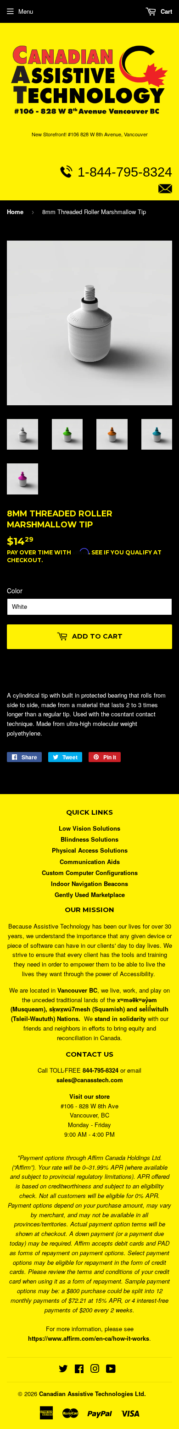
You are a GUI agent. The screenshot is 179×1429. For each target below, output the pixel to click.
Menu (25, 11)
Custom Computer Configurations (90, 872)
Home (15, 211)
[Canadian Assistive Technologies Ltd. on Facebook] (79, 1369)
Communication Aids (90, 861)
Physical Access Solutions (90, 850)
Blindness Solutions (89, 839)
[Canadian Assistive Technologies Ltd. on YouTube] (111, 1369)
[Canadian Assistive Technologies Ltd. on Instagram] (95, 1369)
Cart (165, 11)
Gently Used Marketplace (90, 894)
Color (14, 590)
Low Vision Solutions (89, 828)
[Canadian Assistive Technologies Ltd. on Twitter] (63, 1369)
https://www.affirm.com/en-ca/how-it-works (88, 1338)
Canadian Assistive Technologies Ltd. (92, 1393)
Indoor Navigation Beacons (89, 883)
